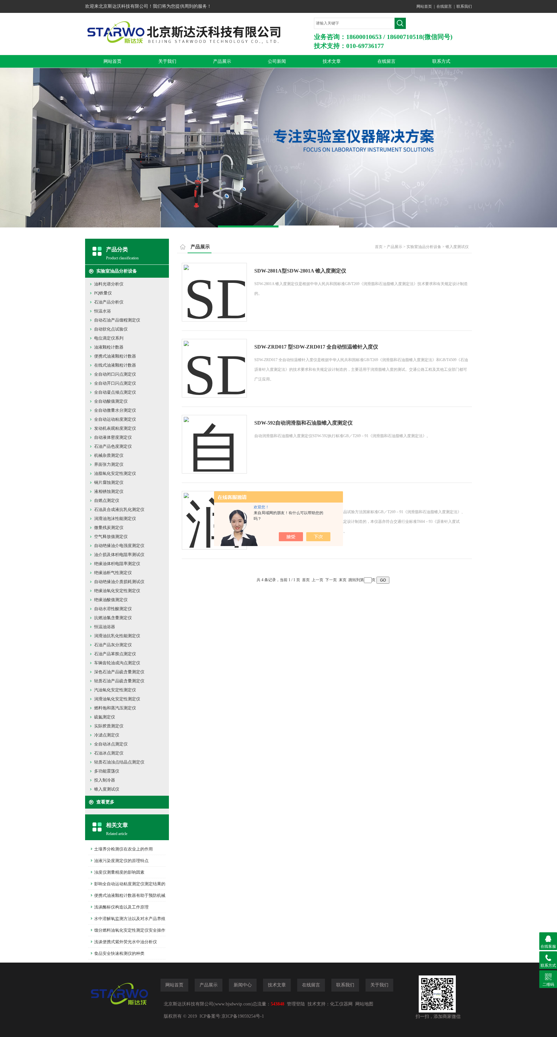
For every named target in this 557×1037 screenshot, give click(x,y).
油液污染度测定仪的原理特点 (121, 860)
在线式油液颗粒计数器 (115, 365)
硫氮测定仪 (104, 717)
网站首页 (424, 6)
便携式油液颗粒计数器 (115, 356)
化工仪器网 (341, 1004)
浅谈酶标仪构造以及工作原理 (121, 907)
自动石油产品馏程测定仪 (117, 320)
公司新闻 (277, 61)
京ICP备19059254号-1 (242, 1016)
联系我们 (464, 6)
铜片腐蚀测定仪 (108, 482)
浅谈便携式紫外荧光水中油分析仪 (125, 941)
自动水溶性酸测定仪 (113, 608)
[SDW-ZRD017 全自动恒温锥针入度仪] (214, 362)
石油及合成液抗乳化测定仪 (119, 509)
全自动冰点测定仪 (111, 744)
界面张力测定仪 (108, 464)
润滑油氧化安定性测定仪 (117, 698)
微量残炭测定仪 (108, 527)
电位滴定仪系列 (108, 338)
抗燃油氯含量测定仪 (113, 617)
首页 (379, 247)
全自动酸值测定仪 (111, 401)
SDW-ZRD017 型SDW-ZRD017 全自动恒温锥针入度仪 (316, 347)
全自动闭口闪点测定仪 (115, 374)
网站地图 (364, 1004)
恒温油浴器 (104, 626)
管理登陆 (296, 1004)
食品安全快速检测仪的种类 (119, 953)
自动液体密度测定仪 (113, 437)
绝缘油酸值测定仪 (111, 599)
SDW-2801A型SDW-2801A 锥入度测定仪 (300, 271)
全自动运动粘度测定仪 (115, 419)
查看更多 (105, 802)
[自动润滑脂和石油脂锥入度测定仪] (214, 438)
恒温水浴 (102, 311)
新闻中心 (243, 985)
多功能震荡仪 (106, 771)
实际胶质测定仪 (108, 726)
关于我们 (167, 61)
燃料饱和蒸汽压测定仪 (115, 708)
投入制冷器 (104, 780)
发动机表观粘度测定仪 (115, 428)
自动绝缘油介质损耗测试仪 (119, 581)
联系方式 (441, 61)
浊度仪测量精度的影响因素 (119, 872)
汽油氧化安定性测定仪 (115, 689)
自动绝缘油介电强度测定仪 (119, 545)
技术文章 (332, 61)
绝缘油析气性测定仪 (113, 572)
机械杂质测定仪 (108, 455)
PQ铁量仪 (103, 293)
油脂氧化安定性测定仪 (115, 473)
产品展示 (222, 61)
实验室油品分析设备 (116, 271)
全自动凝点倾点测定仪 (115, 392)
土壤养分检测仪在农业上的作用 (123, 849)
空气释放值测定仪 (111, 536)
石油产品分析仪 (108, 302)
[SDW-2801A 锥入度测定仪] (214, 286)
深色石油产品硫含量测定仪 (119, 671)
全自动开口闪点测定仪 (115, 383)
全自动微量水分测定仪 (115, 410)
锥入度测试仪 (106, 789)
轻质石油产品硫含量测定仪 (119, 680)
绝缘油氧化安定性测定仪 (117, 590)
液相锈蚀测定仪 (108, 491)
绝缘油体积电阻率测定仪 (117, 563)
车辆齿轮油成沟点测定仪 (117, 662)
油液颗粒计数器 (108, 347)
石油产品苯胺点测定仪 (115, 653)
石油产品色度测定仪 (113, 446)
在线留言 (444, 6)
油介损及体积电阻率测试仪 (119, 554)
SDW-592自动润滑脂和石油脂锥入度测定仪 (303, 423)
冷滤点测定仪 (106, 735)
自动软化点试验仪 (111, 329)
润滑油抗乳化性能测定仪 (117, 635)
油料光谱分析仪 (108, 284)
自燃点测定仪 (106, 500)
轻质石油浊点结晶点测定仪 (119, 762)
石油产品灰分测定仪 (113, 644)
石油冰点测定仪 (108, 753)
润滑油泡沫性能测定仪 (115, 518)
